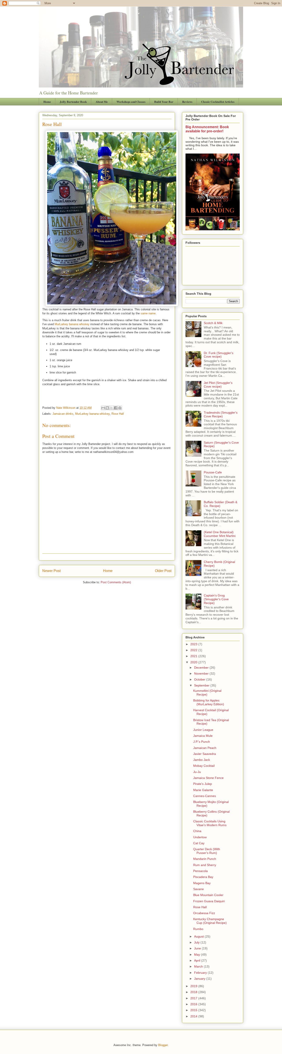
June (198, 948)
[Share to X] (111, 408)
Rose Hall (117, 413)
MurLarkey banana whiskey (72, 324)
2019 (194, 986)
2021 (194, 656)
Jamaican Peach (204, 748)
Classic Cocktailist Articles (217, 101)
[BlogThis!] (107, 408)
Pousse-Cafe (213, 472)
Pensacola (200, 871)
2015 (194, 1010)
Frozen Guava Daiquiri (209, 901)
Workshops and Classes (131, 101)
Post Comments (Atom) (116, 582)
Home (47, 101)
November (202, 673)
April (197, 960)
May (197, 954)
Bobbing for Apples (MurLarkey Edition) (208, 702)
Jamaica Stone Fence (208, 778)
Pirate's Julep (202, 784)
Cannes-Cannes (204, 796)
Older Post (163, 571)
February (201, 972)
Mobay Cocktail (204, 765)
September (202, 685)
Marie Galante (203, 790)
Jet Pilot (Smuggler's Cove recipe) (218, 384)
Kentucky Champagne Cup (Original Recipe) (210, 921)
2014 (194, 1016)
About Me (102, 101)
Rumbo (198, 929)
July (197, 942)
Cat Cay (198, 843)
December (202, 667)
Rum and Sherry (204, 865)
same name (148, 313)
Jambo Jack (201, 759)
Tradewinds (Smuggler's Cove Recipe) (220, 414)
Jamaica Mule (203, 735)
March (199, 966)
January (200, 978)
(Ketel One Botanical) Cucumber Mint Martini (220, 534)
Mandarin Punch (204, 859)
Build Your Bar (163, 101)
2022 (194, 650)
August (199, 936)
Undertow (200, 837)
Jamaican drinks (62, 413)
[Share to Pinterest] (120, 408)
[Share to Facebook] (115, 408)
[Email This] (103, 408)
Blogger (163, 1045)
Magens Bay (202, 883)
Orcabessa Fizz (204, 913)
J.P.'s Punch (201, 741)
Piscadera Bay (203, 877)
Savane (198, 889)
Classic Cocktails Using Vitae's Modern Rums (209, 823)
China (197, 831)
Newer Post (51, 571)
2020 (194, 662)
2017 (194, 998)
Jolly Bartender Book (73, 101)
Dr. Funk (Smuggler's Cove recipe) (218, 354)
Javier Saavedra (204, 754)
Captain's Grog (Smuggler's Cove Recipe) (216, 599)
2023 (194, 644)
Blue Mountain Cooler (208, 895)
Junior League (203, 729)
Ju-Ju (197, 772)
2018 (194, 992)
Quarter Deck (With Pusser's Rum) (206, 851)
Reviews (187, 101)
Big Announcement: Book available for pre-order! (207, 129)
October (200, 679)
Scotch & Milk (213, 323)
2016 (194, 1004)
